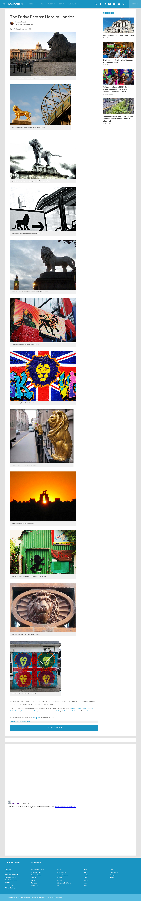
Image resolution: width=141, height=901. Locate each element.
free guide (36, 718)
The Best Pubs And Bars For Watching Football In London (118, 61)
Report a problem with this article (20, 721)
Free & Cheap (61, 872)
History (61, 4)
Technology (114, 872)
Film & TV (34, 886)
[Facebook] (100, 4)
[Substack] (114, 4)
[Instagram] (105, 4)
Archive (7, 882)
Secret (86, 880)
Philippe (65, 711)
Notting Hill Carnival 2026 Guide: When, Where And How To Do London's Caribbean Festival (116, 89)
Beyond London (73, 4)
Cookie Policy (9, 885)
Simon (23, 711)
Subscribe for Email (11, 874)
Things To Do (33, 4)
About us (8, 869)
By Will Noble (107, 64)
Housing (60, 880)
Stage (85, 886)
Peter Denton (15, 711)
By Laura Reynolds (108, 94)
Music (59, 886)
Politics (86, 875)
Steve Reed (86, 711)
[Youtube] (110, 4)
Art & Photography (37, 869)
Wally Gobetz (88, 708)
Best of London (36, 872)
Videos (112, 878)
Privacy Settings (10, 888)
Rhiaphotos (56, 711)
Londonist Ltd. (58, 897)
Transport (51, 4)
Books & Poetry (36, 875)
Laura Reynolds (22, 22)
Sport (85, 883)
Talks (111, 869)
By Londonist (106, 37)
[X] (96, 4)
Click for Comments (54, 728)
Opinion (86, 872)
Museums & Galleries (64, 883)
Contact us (8, 872)
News (85, 869)
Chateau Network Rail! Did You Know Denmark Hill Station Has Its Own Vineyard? (118, 118)
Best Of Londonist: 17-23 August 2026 (118, 35)
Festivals (34, 883)
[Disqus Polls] (70, 772)
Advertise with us (10, 877)
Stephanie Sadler (76, 708)
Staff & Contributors (11, 880)
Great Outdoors (62, 875)
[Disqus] (70, 825)
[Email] (119, 4)
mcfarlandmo (32, 711)
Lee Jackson (73, 711)
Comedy (34, 878)
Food (59, 869)
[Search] (124, 4)
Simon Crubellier (44, 711)
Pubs (42, 4)
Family (33, 880)
